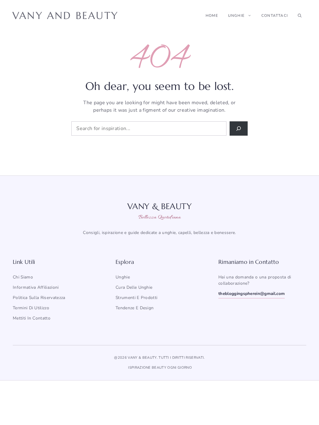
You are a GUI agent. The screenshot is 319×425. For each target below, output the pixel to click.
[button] (300, 15)
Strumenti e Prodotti (136, 298)
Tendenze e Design (135, 308)
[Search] (239, 128)
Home (212, 15)
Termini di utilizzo (31, 308)
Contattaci (274, 15)
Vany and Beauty (65, 15)
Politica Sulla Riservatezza (39, 298)
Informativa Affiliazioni (36, 287)
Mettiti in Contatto (31, 318)
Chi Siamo (23, 277)
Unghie (236, 15)
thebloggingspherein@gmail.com (251, 294)
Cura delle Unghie (134, 287)
